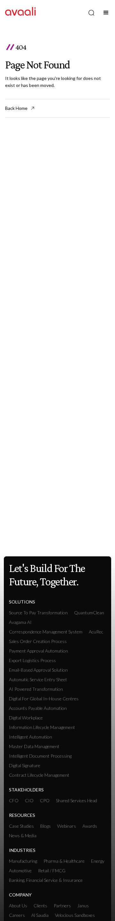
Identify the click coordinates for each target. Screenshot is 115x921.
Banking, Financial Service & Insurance (46, 880)
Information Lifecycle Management (42, 727)
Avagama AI (20, 622)
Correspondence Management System (45, 631)
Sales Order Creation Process (38, 641)
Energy (97, 861)
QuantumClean (89, 612)
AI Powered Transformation (36, 689)
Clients (40, 905)
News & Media (22, 835)
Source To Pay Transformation (38, 612)
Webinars (66, 826)
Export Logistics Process (32, 660)
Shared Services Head (76, 800)
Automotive (20, 870)
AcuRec (96, 631)
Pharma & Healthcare (64, 861)
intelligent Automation (30, 736)
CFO (14, 800)
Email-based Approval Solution (38, 670)
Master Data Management (34, 746)
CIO (29, 800)
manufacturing (23, 861)
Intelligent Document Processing (40, 756)
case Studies (21, 826)
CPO (45, 800)
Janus (83, 905)
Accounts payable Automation (38, 708)
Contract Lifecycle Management (39, 775)
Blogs (45, 826)
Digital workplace (26, 717)
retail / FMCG (51, 870)
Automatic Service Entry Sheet (38, 679)
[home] (20, 12)
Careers (17, 915)
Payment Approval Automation (38, 650)
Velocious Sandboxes (75, 915)
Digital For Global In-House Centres (44, 698)
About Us (18, 905)
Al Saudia (40, 915)
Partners (62, 905)
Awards (89, 826)
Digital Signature (24, 765)
